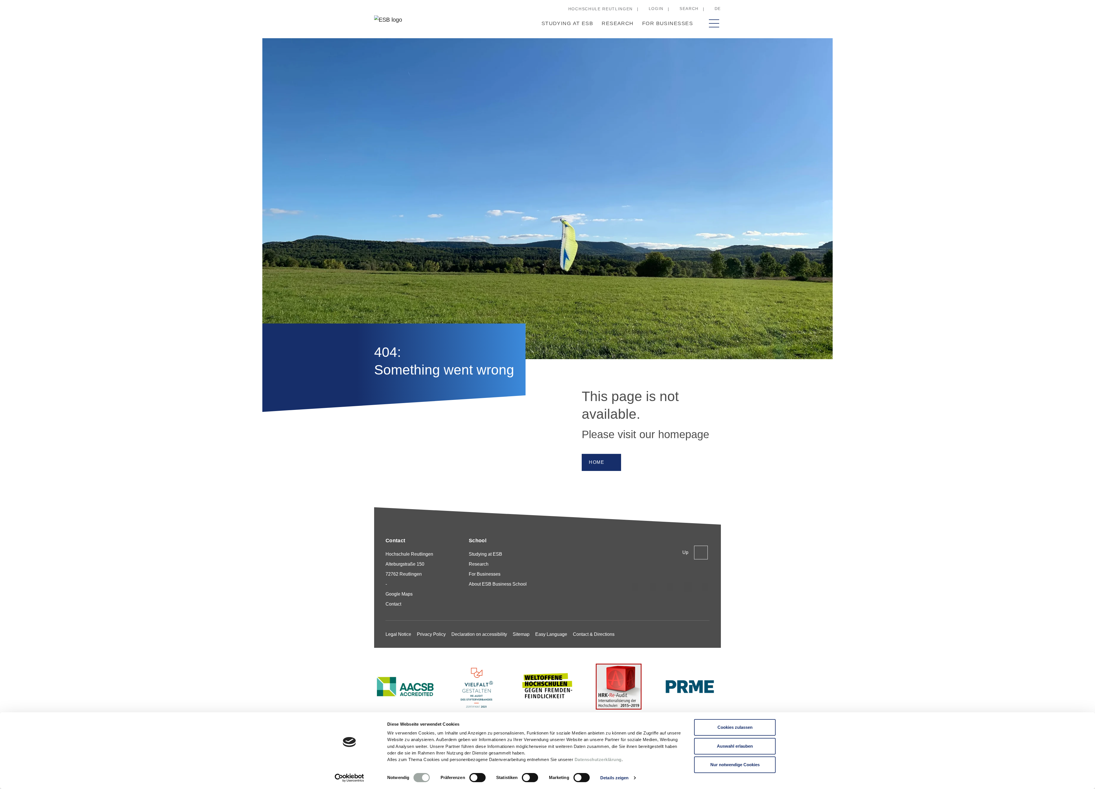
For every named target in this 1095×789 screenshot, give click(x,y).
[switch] (477, 777)
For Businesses (667, 23)
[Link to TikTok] (652, 587)
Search (689, 8)
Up (685, 552)
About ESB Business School (498, 584)
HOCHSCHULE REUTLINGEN (600, 9)
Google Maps (399, 594)
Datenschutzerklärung (598, 759)
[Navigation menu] (714, 23)
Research (618, 23)
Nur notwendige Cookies (735, 764)
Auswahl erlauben (735, 746)
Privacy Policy (431, 634)
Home (596, 462)
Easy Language (551, 634)
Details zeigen (614, 777)
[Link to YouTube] (704, 587)
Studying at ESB (567, 23)
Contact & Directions (594, 634)
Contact (393, 604)
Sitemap (521, 634)
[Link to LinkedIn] (670, 587)
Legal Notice (398, 634)
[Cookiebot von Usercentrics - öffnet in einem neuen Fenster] (349, 778)
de (718, 8)
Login (656, 8)
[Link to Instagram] (635, 587)
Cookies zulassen (735, 727)
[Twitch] (687, 587)
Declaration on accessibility (479, 634)
